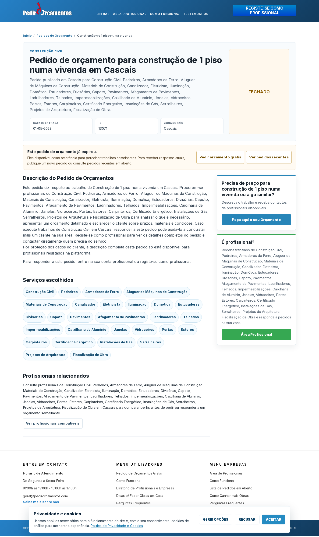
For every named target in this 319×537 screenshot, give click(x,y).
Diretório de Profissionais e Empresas (145, 488)
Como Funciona (128, 481)
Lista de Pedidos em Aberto (231, 488)
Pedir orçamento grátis (220, 157)
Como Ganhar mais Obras (229, 496)
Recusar (247, 519)
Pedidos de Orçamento (54, 35)
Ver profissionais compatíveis (53, 423)
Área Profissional (256, 334)
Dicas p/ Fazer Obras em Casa (139, 496)
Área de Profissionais (226, 473)
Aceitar (273, 519)
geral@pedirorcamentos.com (45, 496)
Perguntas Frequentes (133, 503)
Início (27, 35)
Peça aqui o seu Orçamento (256, 219)
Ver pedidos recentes (269, 157)
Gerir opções (215, 519)
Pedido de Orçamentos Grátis (139, 473)
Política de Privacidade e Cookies (117, 526)
